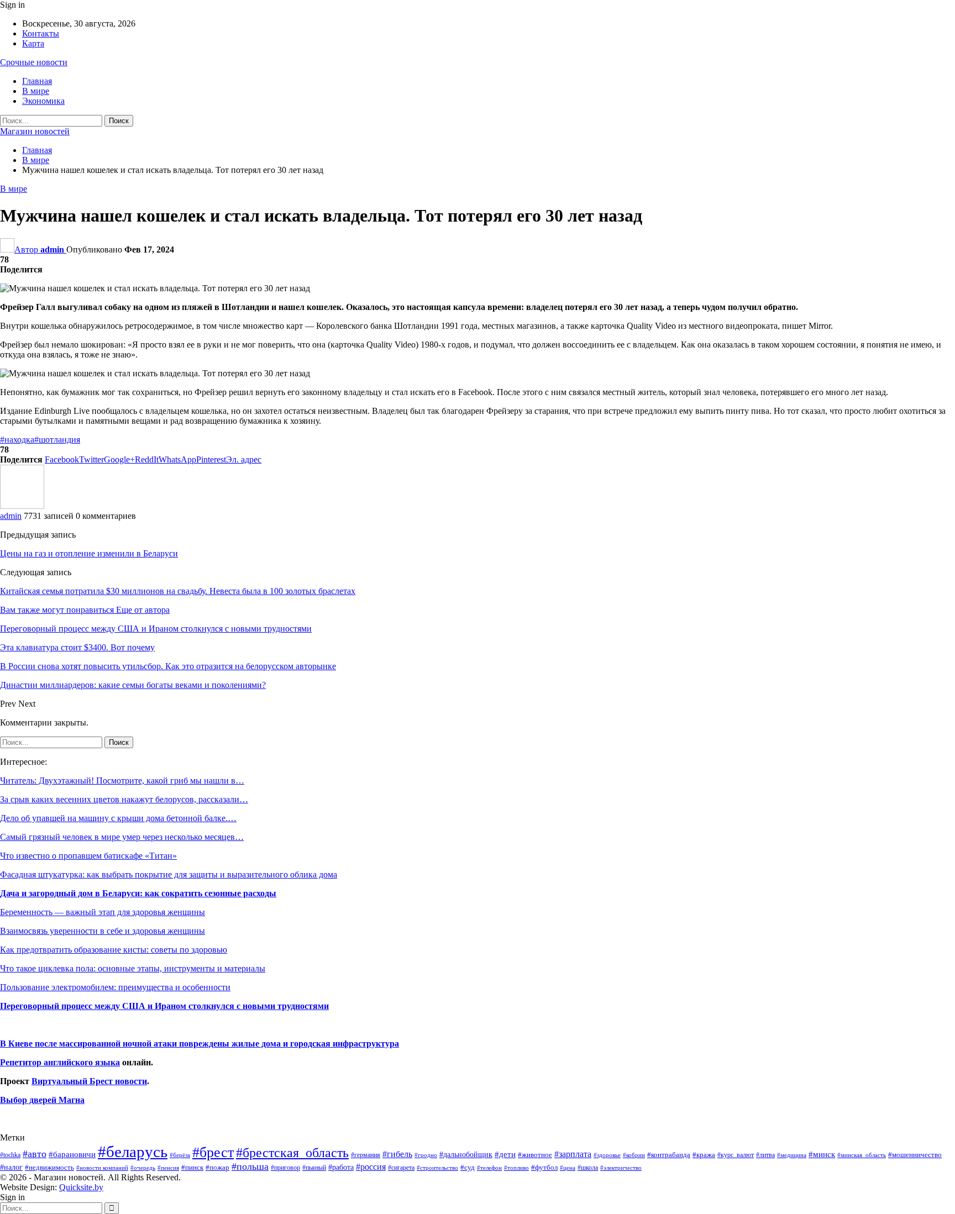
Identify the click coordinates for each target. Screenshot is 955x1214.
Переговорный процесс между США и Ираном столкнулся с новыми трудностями (164, 1006)
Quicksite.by (81, 1187)
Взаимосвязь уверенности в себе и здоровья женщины (102, 931)
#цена (567, 1167)
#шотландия (57, 439)
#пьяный (314, 1167)
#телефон (489, 1168)
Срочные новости (33, 62)
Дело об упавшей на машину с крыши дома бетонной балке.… (118, 818)
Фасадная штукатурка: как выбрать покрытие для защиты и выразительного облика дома (168, 874)
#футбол (544, 1167)
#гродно (425, 1155)
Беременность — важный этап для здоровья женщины (102, 912)
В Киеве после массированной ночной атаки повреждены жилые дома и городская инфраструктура (199, 1043)
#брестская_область (292, 1152)
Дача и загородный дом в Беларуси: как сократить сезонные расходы (138, 893)
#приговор (285, 1167)
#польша (250, 1166)
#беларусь (132, 1151)
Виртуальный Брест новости (89, 1081)
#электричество (621, 1167)
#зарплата (572, 1154)
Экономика (43, 101)
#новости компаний (102, 1167)
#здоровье (607, 1155)
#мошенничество (915, 1154)
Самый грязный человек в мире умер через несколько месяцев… (122, 837)
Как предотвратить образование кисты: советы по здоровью (113, 949)
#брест (213, 1152)
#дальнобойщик (465, 1154)
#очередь (142, 1168)
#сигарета (401, 1167)
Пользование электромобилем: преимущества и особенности (115, 987)
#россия (371, 1166)
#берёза (180, 1155)
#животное (535, 1154)
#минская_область (861, 1155)
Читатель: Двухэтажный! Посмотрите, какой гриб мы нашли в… (122, 780)
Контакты (40, 33)
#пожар (217, 1167)
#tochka (10, 1155)
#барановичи (72, 1154)
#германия (365, 1155)
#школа (588, 1167)
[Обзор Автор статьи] (22, 506)
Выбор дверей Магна (42, 1100)
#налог (11, 1167)
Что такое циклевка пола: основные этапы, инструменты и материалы (132, 968)
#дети (505, 1154)
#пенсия (168, 1167)
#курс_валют (735, 1155)
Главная (37, 81)
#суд (467, 1167)
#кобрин (634, 1155)
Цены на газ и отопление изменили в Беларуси (89, 553)
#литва (765, 1155)
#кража (703, 1154)
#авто (34, 1153)
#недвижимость (49, 1167)
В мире (35, 91)
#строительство (437, 1168)
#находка (17, 439)
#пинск (192, 1167)
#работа (341, 1167)
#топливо (516, 1167)
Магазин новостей (35, 131)
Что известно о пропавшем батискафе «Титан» (88, 855)
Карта (33, 43)
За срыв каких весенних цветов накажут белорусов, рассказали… (124, 799)
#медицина (791, 1155)
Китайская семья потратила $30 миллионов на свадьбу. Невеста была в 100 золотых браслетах (177, 591)
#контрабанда (668, 1154)
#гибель (397, 1154)
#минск (822, 1154)
